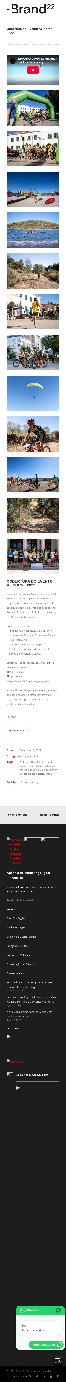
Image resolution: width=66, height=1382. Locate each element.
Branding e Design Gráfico (22, 936)
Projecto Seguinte (48, 814)
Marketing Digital (16, 927)
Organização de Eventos (20, 964)
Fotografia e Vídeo (17, 946)
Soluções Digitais (16, 918)
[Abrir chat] (58, 1360)
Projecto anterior (18, 814)
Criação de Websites (18, 955)
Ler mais (11, 716)
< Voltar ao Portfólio (18, 730)
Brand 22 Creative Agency (30, 1371)
